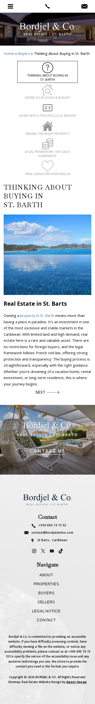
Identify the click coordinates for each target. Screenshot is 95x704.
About (46, 575)
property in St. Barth (37, 315)
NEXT (41, 392)
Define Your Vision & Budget (47, 97)
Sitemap (14, 682)
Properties (46, 584)
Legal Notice (46, 611)
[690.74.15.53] (47, 6)
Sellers (46, 602)
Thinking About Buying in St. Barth (47, 77)
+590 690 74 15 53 (52, 525)
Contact (46, 620)
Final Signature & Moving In (47, 174)
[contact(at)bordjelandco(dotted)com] (84, 7)
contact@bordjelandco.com (52, 533)
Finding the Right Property (48, 133)
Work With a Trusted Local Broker (47, 115)
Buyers (46, 593)
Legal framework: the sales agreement (47, 153)
